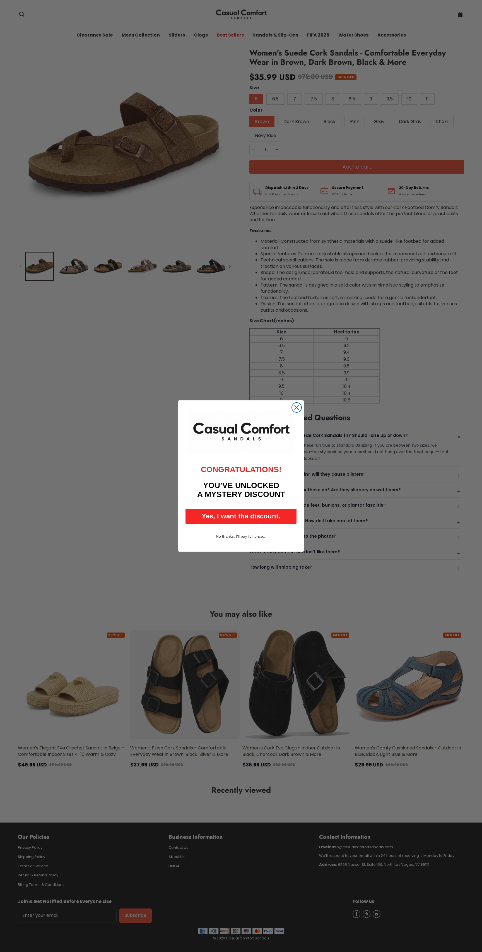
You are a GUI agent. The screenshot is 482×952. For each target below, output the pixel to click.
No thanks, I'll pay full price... (241, 536)
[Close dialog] (297, 407)
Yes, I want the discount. (241, 516)
